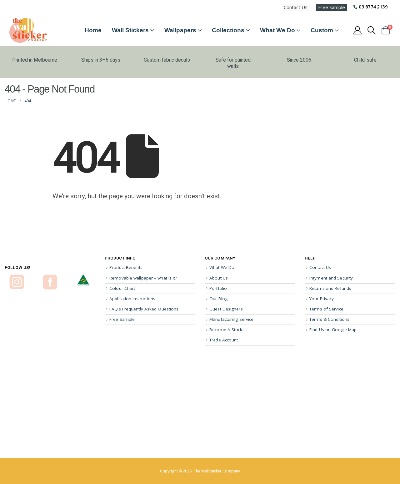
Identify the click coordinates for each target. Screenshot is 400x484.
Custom (322, 30)
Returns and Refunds (330, 288)
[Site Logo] (28, 30)
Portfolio (218, 288)
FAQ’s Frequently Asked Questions (143, 309)
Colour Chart (122, 288)
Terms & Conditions (329, 319)
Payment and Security (331, 278)
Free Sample (331, 7)
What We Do (277, 30)
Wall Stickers (130, 30)
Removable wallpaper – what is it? (143, 278)
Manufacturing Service (231, 319)
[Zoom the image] (16, 277)
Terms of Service (326, 309)
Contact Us (296, 7)
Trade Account (223, 340)
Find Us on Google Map (333, 329)
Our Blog (218, 298)
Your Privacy (321, 298)
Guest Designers (226, 309)
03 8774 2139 (373, 6)
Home (93, 30)
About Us (218, 278)
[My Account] (357, 30)
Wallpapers (180, 30)
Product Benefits (125, 267)
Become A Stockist (228, 329)
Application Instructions (132, 298)
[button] (372, 30)
